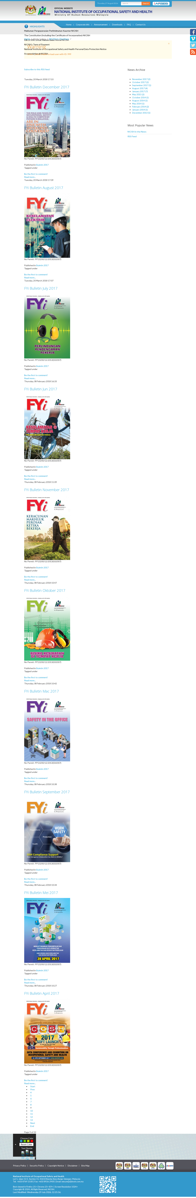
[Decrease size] (31, 1154)
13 (31, 1120)
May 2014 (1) (138, 103)
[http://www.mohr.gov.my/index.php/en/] (144, 1165)
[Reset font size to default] (27, 1154)
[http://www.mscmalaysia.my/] (136, 1165)
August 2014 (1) (140, 100)
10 (31, 1110)
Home (68, 24)
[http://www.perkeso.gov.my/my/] (161, 1165)
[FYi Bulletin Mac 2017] (47, 728)
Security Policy (37, 1166)
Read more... (30, 177)
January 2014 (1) (140, 109)
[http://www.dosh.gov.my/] (153, 1165)
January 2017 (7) (140, 91)
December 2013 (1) (141, 112)
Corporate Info (82, 24)
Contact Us (140, 24)
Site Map (85, 1166)
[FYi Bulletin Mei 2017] (47, 930)
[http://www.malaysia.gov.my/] (119, 1165)
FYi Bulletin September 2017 (47, 791)
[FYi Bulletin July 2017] (47, 325)
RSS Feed (132, 136)
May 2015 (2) (138, 94)
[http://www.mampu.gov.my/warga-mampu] (169, 1165)
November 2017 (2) (141, 79)
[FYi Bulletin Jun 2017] (47, 426)
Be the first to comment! (36, 174)
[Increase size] (22, 1154)
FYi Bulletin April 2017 (41, 993)
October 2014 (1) (140, 97)
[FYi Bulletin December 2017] (47, 124)
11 (31, 1114)
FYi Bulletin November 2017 (46, 489)
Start (32, 1086)
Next (32, 1123)
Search (146, 3)
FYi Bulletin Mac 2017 (41, 691)
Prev (32, 1089)
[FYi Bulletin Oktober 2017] (47, 628)
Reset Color (26, 1144)
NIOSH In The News (59, 39)
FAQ (129, 24)
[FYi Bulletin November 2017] (47, 527)
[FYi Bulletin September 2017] (47, 829)
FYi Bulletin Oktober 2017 (44, 590)
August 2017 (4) (140, 88)
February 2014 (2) (140, 106)
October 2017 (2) (140, 82)
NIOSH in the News (137, 131)
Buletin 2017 (42, 164)
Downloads (117, 24)
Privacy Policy (19, 1166)
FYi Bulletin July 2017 (41, 288)
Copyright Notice (55, 1166)
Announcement (100, 24)
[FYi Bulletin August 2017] (47, 225)
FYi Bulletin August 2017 (43, 187)
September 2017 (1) (141, 85)
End (32, 1126)
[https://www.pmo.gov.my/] (127, 1165)
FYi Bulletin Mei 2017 (41, 892)
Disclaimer (72, 1166)
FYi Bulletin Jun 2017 (40, 388)
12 (31, 1117)
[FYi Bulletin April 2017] (47, 1031)
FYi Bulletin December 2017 (46, 86)
